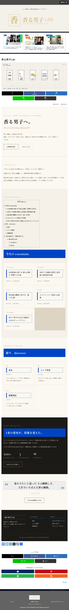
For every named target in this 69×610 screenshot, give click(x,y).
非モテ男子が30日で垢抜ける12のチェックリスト (23, 221)
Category (13, 242)
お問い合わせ (55, 523)
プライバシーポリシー (58, 526)
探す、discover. (10, 224)
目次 (19, 201)
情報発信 (10, 233)
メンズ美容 (10, 230)
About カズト (26, 147)
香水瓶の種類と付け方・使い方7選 (18, 215)
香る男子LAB (13, 239)
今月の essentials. (11, 206)
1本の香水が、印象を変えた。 (15, 236)
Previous (1, 43)
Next (68, 43)
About (12, 245)
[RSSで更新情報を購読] (51, 576)
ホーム (12, 601)
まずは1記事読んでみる (34, 500)
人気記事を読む (11, 147)
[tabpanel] (13, 42)
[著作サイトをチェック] (17, 571)
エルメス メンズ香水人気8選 (16, 218)
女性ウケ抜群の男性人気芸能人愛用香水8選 (21, 212)
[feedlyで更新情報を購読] (17, 576)
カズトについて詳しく (12, 464)
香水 (8, 227)
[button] (45, 98)
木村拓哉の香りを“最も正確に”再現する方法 (21, 209)
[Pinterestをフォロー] (51, 571)
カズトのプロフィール (58, 521)
